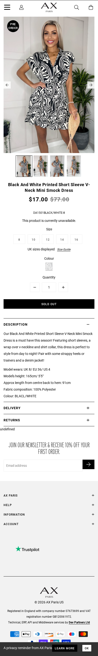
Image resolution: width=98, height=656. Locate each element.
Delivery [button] (12, 408)
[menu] (7, 8)
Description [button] (16, 324)
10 (33, 239)
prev (7, 85)
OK (87, 648)
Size (49, 229)
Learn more (65, 648)
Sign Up (88, 464)
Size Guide (63, 249)
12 (48, 239)
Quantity (49, 277)
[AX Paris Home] (49, 7)
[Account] (21, 7)
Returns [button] (12, 420)
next (90, 85)
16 (76, 239)
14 (62, 239)
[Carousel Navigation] (49, 85)
